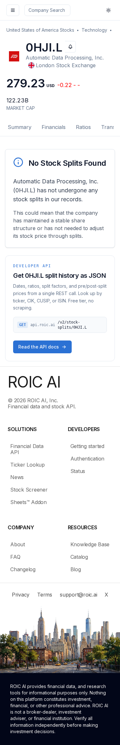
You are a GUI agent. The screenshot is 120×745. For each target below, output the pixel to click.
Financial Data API (27, 449)
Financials (54, 127)
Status (77, 471)
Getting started (87, 446)
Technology (94, 30)
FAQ (15, 557)
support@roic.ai (78, 594)
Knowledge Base (90, 544)
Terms (44, 594)
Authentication (87, 458)
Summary (19, 127)
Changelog (23, 569)
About (17, 544)
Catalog (79, 557)
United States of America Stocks (40, 30)
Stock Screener (29, 489)
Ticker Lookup (27, 464)
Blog (75, 569)
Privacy (20, 594)
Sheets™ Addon (28, 502)
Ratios (83, 127)
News (17, 477)
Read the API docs (38, 346)
